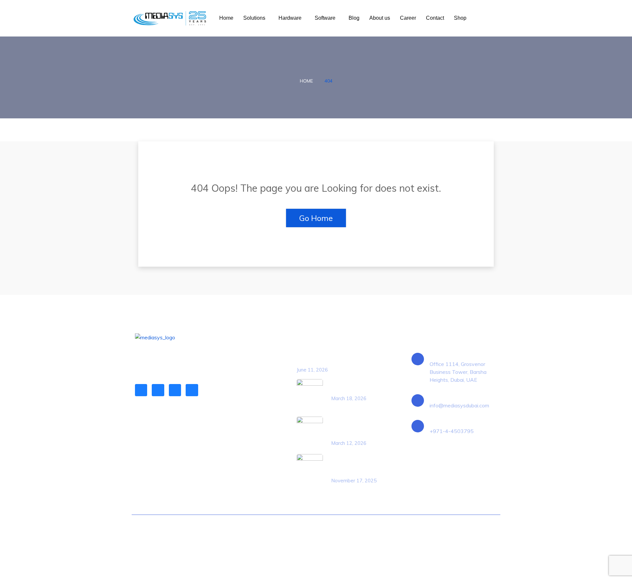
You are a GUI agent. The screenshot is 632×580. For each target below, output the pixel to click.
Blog (354, 18)
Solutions (254, 18)
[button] (256, 18)
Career (408, 18)
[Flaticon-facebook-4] (158, 390)
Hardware (290, 18)
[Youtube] (192, 390)
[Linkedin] (141, 390)
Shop (460, 18)
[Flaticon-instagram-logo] (175, 390)
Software (325, 18)
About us (379, 18)
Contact (435, 18)
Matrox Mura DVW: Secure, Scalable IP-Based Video (356, 464)
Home (226, 18)
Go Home (316, 218)
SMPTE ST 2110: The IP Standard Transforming (358, 427)
